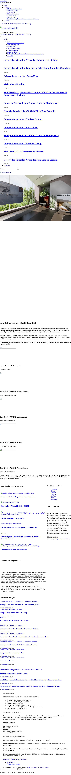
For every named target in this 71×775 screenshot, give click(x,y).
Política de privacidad (13, 764)
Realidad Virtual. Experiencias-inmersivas (12, 625)
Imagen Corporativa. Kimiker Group (23, 119)
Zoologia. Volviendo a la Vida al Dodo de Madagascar (31, 103)
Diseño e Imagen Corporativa (12, 518)
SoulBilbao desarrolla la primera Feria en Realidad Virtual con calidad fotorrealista (30, 680)
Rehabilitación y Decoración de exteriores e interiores (23, 19)
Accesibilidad (11, 762)
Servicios (6, 7)
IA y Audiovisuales (13, 14)
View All (10, 56)
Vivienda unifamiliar (14, 84)
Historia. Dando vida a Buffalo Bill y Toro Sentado (29, 111)
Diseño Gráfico (11, 15)
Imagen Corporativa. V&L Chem (21, 127)
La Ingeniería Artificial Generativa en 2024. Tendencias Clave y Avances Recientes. (30, 686)
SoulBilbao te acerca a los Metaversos (14, 673)
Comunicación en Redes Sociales (14, 550)
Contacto (6, 20)
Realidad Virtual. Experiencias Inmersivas (18, 497)
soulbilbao (5, 607)
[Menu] (0, 36)
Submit (20, 769)
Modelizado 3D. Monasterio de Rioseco (23, 151)
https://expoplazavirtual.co (60, 539)
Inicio (5, 5)
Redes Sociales (11, 17)
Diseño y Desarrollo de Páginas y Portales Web (19, 527)
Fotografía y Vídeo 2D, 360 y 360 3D (15, 506)
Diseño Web (11, 12)
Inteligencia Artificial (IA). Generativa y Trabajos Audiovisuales (18, 601)
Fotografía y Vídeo (12, 10)
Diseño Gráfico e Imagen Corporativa (11, 609)
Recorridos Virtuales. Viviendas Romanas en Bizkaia (30, 60)
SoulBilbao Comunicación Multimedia (38, 767)
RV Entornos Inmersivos (14, 9)
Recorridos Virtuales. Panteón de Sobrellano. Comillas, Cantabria (37, 68)
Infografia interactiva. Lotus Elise (21, 76)
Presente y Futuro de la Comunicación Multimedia (21, 670)
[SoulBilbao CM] (35, 28)
